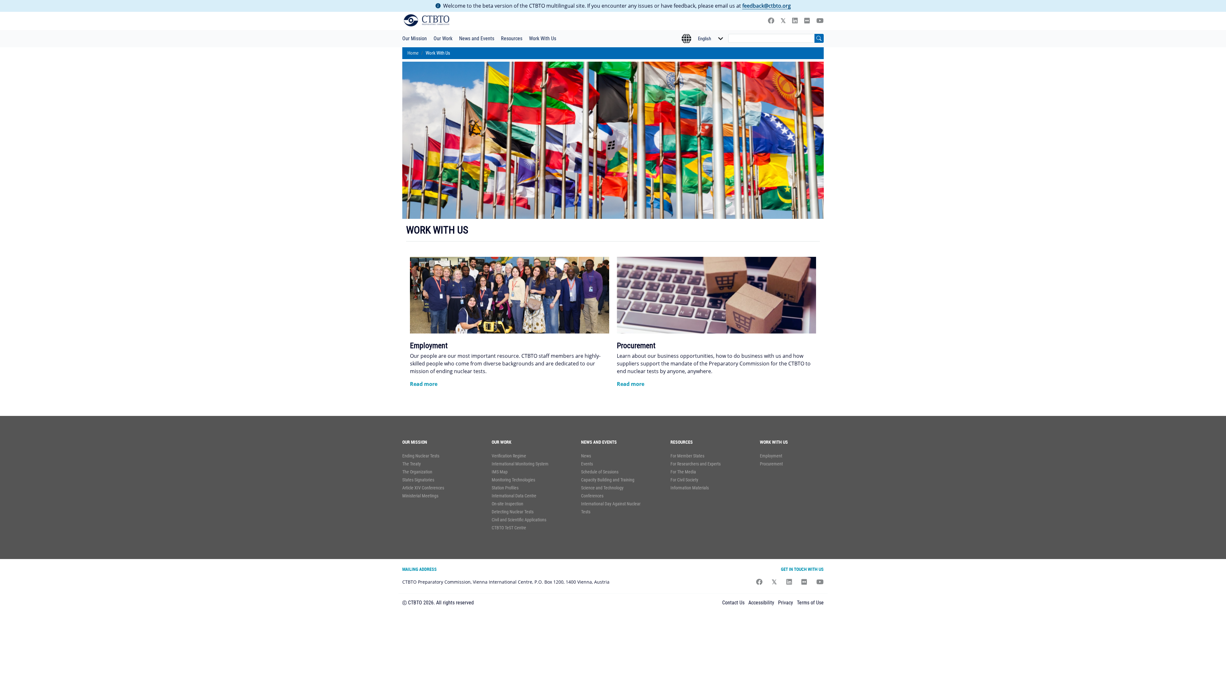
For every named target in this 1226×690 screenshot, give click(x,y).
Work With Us (542, 38)
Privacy (785, 603)
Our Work (443, 38)
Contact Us (733, 603)
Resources (511, 38)
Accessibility (761, 603)
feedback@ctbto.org (766, 5)
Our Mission (414, 38)
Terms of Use (810, 603)
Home (413, 53)
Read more (423, 383)
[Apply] (819, 38)
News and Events (476, 38)
